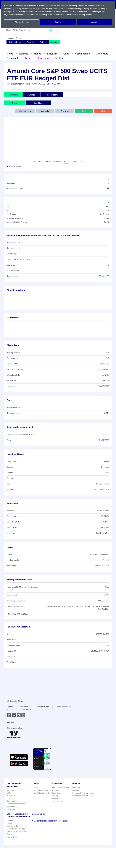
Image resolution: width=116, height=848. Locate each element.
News (28, 58)
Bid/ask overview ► (16, 290)
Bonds (37, 53)
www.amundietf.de (101, 565)
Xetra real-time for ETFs (82, 795)
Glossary (55, 798)
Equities (23, 53)
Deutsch (19, 38)
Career (10, 820)
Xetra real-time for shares (83, 793)
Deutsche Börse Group (16, 831)
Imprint (10, 709)
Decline (58, 22)
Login (55, 42)
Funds (66, 53)
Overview (13, 94)
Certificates (102, 53)
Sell (103, 111)
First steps (60, 58)
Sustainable (13, 58)
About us (55, 790)
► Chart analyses (14, 166)
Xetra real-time (15, 42)
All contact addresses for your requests (50, 821)
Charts (32, 94)
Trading (55, 795)
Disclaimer (23, 706)
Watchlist (30, 42)
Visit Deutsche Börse (60, 787)
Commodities (82, 53)
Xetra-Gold (12, 837)
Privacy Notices (85, 14)
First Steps (11, 809)
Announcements (41, 790)
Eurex (9, 834)
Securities (56, 793)
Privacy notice (25, 709)
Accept (94, 22)
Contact (10, 38)
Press (9, 823)
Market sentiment (41, 793)
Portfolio (43, 42)
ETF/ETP (52, 53)
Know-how (43, 58)
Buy (84, 111)
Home (10, 53)
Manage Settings (22, 22)
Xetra (14, 102)
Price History (52, 94)
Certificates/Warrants (16, 803)
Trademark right (43, 706)
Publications (57, 801)
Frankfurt (38, 102)
